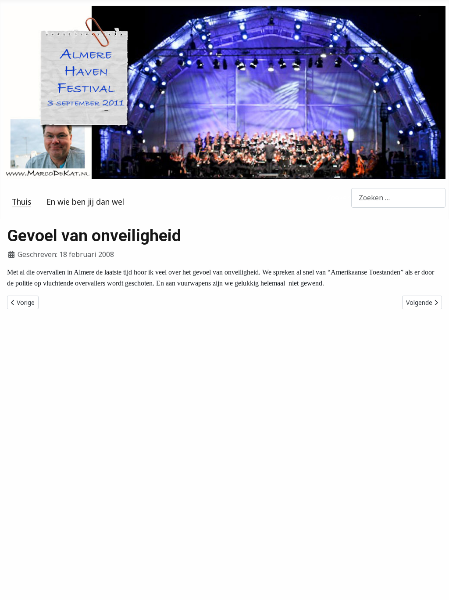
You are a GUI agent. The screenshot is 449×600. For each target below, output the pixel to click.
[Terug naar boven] (433, 584)
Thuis (21, 201)
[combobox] (398, 198)
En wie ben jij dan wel (85, 201)
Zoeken (339, 197)
